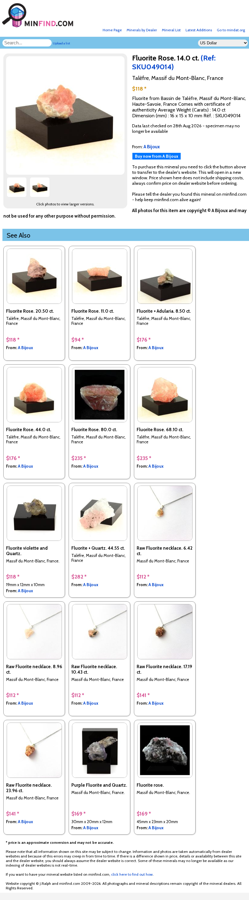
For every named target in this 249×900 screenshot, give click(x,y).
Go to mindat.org (231, 30)
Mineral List (171, 30)
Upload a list (61, 43)
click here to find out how (132, 874)
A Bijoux (25, 347)
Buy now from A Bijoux (156, 156)
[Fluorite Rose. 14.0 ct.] (66, 173)
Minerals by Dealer (142, 30)
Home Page (112, 30)
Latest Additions (199, 30)
